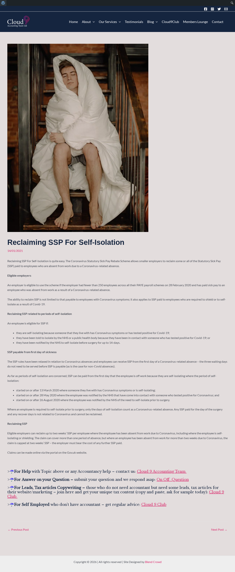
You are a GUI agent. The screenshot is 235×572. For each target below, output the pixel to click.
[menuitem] (3, 3)
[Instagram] (212, 9)
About (86, 22)
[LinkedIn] (219, 9)
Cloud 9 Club (153, 504)
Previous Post (18, 529)
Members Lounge (195, 22)
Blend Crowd (153, 562)
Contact (217, 22)
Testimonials (134, 22)
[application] (93, 21)
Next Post (219, 529)
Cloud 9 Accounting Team (162, 471)
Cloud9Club (170, 22)
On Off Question (173, 479)
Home (73, 22)
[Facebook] (205, 9)
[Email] (226, 9)
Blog (150, 22)
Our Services (108, 22)
